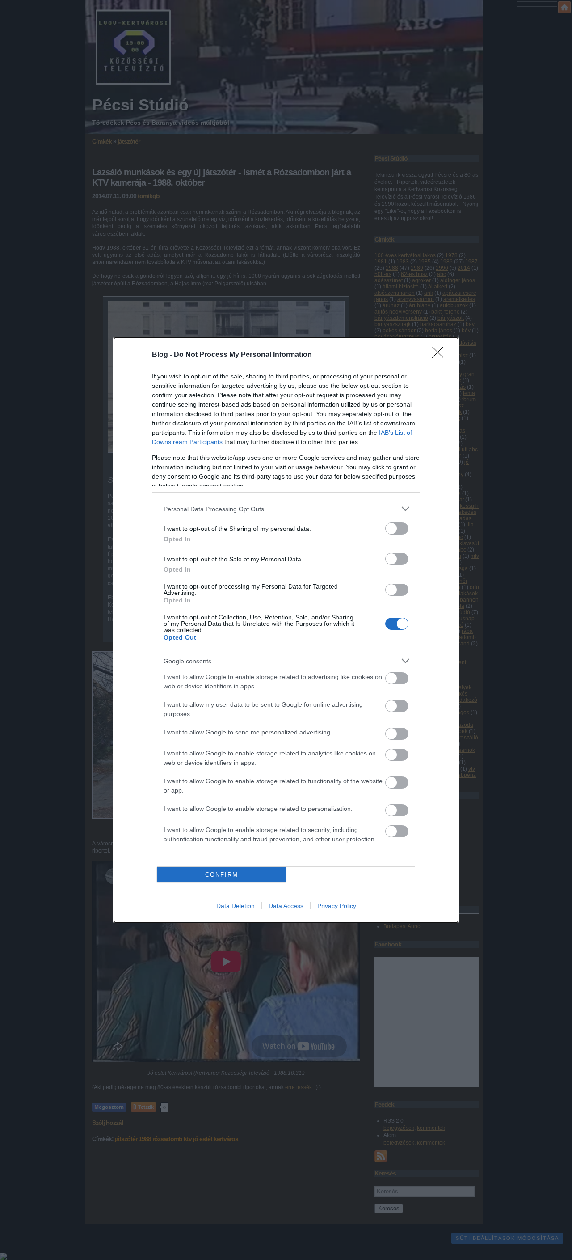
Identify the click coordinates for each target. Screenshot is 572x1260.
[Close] (440, 355)
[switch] (396, 528)
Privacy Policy (336, 905)
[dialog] (286, 630)
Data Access (286, 905)
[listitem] (286, 508)
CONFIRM (221, 874)
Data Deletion (235, 905)
